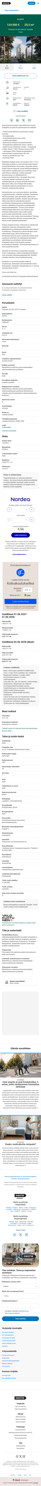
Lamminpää (22, 1223)
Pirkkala (8, 1207)
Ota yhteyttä (6, 1366)
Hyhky (19, 1225)
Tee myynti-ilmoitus (8, 1332)
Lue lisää (35, 1483)
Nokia (26, 1207)
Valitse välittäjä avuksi (9, 1343)
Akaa (11, 1211)
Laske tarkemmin (20, 535)
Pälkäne (23, 1211)
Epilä (16, 1221)
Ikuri (23, 1225)
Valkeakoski (16, 1209)
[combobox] (20, 1295)
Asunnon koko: (17, 589)
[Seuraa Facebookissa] (14, 1234)
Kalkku (29, 1223)
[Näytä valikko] (38, 3)
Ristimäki (30, 1221)
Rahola (15, 105)
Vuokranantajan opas (8, 1340)
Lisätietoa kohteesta (9, 431)
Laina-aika (20, 515)
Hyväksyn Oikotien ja (16, 1312)
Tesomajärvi (14, 1223)
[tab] (7, 67)
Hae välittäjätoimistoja (9, 1378)
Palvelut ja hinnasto (8, 1355)
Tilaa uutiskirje (20, 1319)
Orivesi (29, 1211)
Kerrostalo (27, 99)
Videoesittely (6, 427)
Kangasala (32, 1207)
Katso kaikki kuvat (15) (20, 76)
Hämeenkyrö (26, 1209)
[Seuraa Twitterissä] (20, 1234)
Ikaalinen (17, 1211)
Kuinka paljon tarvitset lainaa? (20, 505)
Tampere (26, 105)
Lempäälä (9, 1209)
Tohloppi (11, 1221)
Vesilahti (33, 1209)
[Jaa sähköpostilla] (29, 120)
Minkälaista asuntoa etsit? (11, 1282)
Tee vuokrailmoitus (8, 1335)
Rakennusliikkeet (7, 1363)
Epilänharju (22, 1221)
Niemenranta (12, 1225)
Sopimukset (5, 1358)
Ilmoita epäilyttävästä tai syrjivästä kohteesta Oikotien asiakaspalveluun (20, 1178)
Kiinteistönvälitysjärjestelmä (10, 1361)
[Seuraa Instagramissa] (26, 1234)
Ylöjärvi (21, 1207)
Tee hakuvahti (6, 1375)
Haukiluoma (30, 1225)
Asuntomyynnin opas (8, 1338)
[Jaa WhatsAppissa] (17, 120)
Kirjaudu (31, 3)
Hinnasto (5, 1346)
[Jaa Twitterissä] (23, 120)
